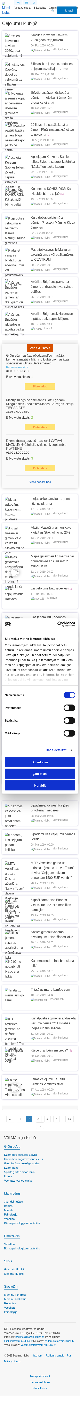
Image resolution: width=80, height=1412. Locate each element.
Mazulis (9, 1210)
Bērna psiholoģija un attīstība (22, 1223)
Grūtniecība (12, 1146)
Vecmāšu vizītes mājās (18, 1180)
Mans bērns (12, 1193)
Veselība (9, 1218)
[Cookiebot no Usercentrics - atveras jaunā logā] (57, 624)
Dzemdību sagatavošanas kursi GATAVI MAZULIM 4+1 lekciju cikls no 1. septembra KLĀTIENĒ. (36, 444)
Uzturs (8, 1176)
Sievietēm (11, 1286)
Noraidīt (40, 785)
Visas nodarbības (40, 481)
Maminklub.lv (39, 1388)
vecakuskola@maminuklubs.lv (38, 1344)
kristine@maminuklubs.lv (29, 1336)
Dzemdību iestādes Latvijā (20, 1154)
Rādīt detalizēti (56, 750)
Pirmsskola (12, 1236)
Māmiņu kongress (15, 1294)
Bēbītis (8, 1205)
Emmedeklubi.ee (40, 1382)
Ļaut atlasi (40, 773)
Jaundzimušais (13, 1201)
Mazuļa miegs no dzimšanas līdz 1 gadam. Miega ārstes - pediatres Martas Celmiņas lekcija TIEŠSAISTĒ (40, 404)
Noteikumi (37, 1355)
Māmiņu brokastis (15, 1299)
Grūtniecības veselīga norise (22, 1163)
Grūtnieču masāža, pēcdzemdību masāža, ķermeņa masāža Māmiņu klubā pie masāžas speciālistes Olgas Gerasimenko (37, 359)
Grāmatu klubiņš (14, 1269)
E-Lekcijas (39, 7)
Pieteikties (40, 386)
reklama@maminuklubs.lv (59, 1341)
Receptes (10, 1303)
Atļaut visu (40, 762)
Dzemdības (11, 1167)
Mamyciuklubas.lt (40, 1376)
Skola (8, 1261)
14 (69, 1119)
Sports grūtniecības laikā (19, 1172)
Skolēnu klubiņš (14, 1273)
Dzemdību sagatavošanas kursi (23, 1159)
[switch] (69, 707)
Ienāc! (68, 10)
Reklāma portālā (55, 1355)
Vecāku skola (22, 7)
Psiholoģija (10, 1214)
